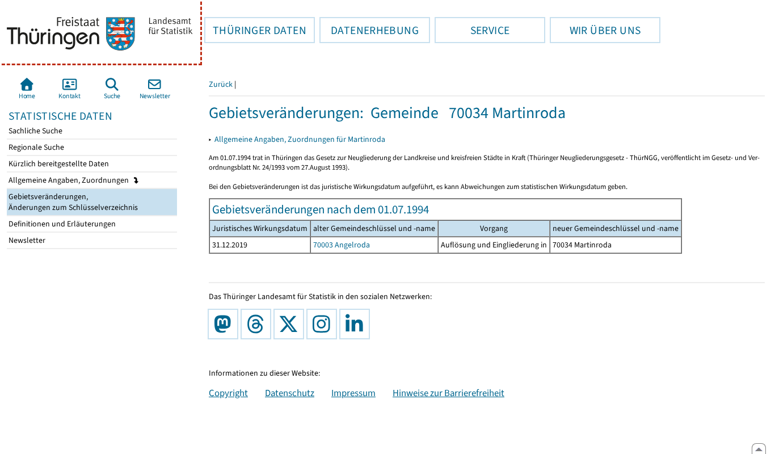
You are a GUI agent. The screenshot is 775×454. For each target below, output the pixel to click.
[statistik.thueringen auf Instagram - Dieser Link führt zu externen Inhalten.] (324, 324)
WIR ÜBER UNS (595, 30)
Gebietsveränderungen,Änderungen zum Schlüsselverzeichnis (72, 202)
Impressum (353, 392)
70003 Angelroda (341, 244)
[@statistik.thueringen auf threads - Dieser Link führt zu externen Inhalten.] (258, 324)
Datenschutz (289, 392)
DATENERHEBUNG (369, 30)
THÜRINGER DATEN (255, 30)
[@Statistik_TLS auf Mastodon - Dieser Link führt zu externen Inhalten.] (225, 324)
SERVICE (472, 30)
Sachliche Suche (34, 130)
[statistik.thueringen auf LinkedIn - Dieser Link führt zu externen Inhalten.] (356, 324)
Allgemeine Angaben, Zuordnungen (69, 180)
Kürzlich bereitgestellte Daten (58, 163)
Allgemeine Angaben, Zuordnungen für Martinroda (299, 139)
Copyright (228, 392)
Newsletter (26, 240)
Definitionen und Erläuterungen (61, 223)
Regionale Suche (35, 147)
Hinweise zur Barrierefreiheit (448, 392)
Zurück (221, 84)
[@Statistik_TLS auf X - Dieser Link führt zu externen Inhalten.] (291, 324)
